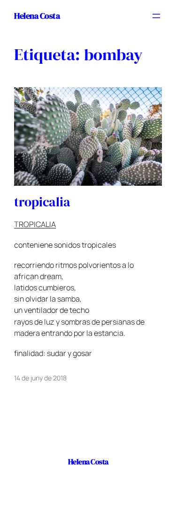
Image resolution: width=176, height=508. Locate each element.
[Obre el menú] (156, 16)
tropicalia (42, 202)
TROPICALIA (35, 224)
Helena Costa (37, 16)
